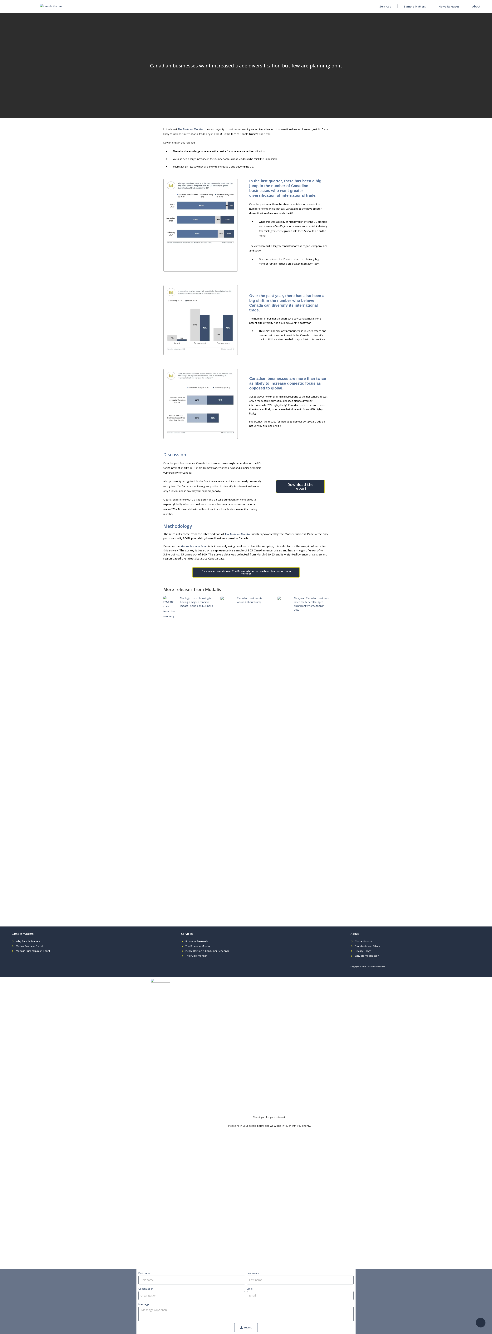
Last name (253, 1273)
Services (385, 6)
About (476, 6)
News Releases (449, 6)
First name (144, 1273)
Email (250, 1288)
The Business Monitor (191, 129)
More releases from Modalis (192, 589)
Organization (146, 1288)
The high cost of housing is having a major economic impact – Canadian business (196, 602)
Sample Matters (415, 6)
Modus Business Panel (194, 546)
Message (143, 1304)
